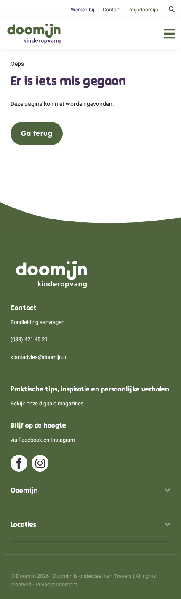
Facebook (30, 440)
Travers (123, 576)
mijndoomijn (143, 10)
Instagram (63, 440)
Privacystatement (56, 584)
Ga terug (36, 133)
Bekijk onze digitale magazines (47, 403)
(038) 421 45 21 (29, 339)
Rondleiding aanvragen (37, 322)
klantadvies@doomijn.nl (39, 357)
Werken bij (82, 10)
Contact (112, 10)
